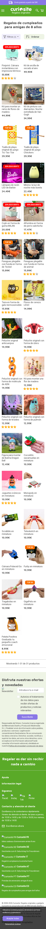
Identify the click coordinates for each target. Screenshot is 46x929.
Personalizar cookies (13, 924)
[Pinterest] (31, 797)
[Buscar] (37, 10)
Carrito (42, 10)
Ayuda (5, 777)
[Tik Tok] (23, 797)
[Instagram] (14, 797)
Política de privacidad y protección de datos (26, 746)
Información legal (11, 783)
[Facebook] (5, 797)
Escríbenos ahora (15, 826)
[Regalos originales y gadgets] (21, 8)
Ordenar (35, 36)
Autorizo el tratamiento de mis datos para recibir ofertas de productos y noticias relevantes (32, 703)
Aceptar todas (13, 918)
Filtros (11, 36)
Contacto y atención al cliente (18, 806)
